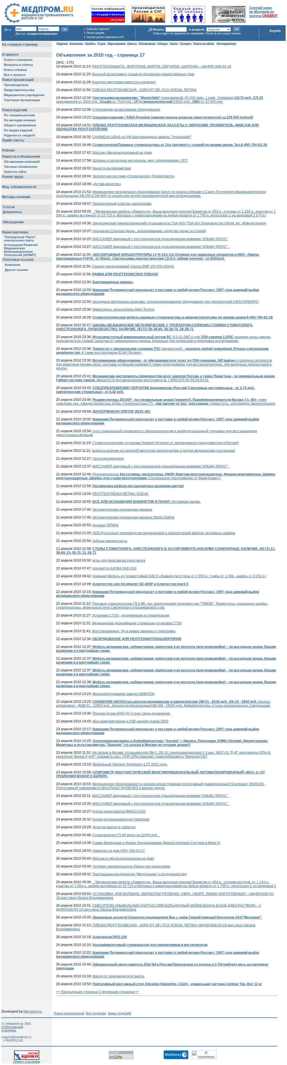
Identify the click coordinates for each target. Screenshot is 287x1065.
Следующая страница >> (119, 992)
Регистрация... (96, 32)
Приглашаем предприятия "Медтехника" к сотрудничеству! (139, 874)
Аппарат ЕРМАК (105, 525)
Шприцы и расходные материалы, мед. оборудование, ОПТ (140, 160)
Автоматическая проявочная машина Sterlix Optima (133, 517)
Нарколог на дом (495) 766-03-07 (118, 851)
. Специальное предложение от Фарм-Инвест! (165, 476)
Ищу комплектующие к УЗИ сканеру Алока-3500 (130, 721)
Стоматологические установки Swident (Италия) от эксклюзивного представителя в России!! (165, 443)
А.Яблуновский (12, 1027)
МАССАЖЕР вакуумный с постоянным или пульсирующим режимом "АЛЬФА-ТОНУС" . (161, 247)
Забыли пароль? (98, 29)
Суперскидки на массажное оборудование (126, 109)
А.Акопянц (8, 1030)
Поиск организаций (69, 1013)
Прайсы (90, 43)
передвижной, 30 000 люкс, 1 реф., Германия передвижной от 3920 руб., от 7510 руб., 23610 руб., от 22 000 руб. (159, 100)
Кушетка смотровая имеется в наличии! (124, 82)
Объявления (147, 43)
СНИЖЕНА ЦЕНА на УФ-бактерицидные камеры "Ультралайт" (142, 137)
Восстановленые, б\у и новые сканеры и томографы (133, 631)
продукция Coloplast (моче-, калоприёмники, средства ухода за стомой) (149, 231)
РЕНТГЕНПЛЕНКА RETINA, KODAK (120, 494)
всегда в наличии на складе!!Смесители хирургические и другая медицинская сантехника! (163, 451)
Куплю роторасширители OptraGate (120, 819)
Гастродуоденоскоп (108, 459)
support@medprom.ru (16, 1037)
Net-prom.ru (33, 1011)
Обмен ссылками (26, 1062)
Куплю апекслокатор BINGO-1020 (119, 811)
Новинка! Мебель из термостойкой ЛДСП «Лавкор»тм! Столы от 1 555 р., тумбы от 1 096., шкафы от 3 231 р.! (179, 576)
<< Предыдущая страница (77, 992)
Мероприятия (116, 43)
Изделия (62, 43)
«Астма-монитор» (106, 184)
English (275, 30)
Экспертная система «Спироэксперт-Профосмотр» (133, 176)
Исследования (226, 43)
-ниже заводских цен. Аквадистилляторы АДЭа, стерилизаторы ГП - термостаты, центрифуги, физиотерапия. (166, 402)
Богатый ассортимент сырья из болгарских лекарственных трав (143, 74)
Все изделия (96, 1013)
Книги (173, 43)
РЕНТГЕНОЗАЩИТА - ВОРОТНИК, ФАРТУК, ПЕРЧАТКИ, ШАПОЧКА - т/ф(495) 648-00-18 (161, 66)
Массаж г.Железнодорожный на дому (122, 153)
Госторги (185, 43)
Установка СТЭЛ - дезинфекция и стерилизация (130, 615)
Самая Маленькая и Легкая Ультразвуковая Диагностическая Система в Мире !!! (156, 843)
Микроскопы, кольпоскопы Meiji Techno (123, 309)
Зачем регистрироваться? (105, 37)
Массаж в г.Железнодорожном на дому (123, 859)
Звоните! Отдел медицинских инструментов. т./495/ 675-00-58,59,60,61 (165, 378)
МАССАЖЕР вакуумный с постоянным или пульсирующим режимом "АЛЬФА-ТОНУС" (160, 239)
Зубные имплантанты (109, 541)
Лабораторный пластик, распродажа (121, 204)
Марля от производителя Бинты (118, 976)
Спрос (101, 43)
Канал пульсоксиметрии (111, 168)
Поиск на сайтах (203, 43)
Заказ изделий (119, 1013)
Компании (76, 43)
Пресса (132, 43)
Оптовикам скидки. (146, 502)
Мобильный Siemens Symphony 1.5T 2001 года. (130, 764)
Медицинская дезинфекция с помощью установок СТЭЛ (137, 623)
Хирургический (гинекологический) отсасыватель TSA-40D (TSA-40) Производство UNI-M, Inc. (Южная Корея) (179, 223)
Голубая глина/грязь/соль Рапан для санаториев (131, 866)
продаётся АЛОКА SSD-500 (114, 568)
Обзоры (162, 43)
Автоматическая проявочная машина (122, 509)
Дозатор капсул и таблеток (113, 827)
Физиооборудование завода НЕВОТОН (123, 694)
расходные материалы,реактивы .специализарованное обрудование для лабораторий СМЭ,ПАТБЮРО (175, 302)
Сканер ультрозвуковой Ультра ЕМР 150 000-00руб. (133, 266)
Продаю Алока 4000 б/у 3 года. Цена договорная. (131, 713)
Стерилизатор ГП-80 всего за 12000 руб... (125, 835)
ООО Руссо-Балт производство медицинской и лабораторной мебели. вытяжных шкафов (163, 533)
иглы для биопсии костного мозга (118, 560)
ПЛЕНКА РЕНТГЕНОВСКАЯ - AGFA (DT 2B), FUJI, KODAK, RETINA (144, 90)
